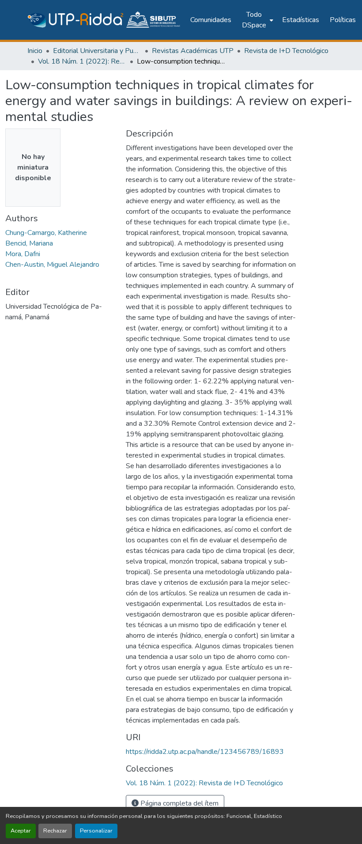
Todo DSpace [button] (254, 20)
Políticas (343, 20)
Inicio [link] (34, 51)
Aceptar (21, 831)
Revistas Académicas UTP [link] (193, 51)
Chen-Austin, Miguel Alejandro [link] (52, 264)
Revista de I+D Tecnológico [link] (286, 51)
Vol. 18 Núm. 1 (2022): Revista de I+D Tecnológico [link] (82, 61)
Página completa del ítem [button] (179, 803)
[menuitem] (256, 20)
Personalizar (96, 831)
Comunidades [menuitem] (210, 20)
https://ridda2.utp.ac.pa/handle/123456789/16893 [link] (205, 752)
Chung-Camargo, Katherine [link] (46, 233)
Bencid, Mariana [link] (29, 243)
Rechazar (55, 831)
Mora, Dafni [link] (22, 254)
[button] (104, 20)
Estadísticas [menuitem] (300, 20)
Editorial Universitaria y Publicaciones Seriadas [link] (97, 51)
